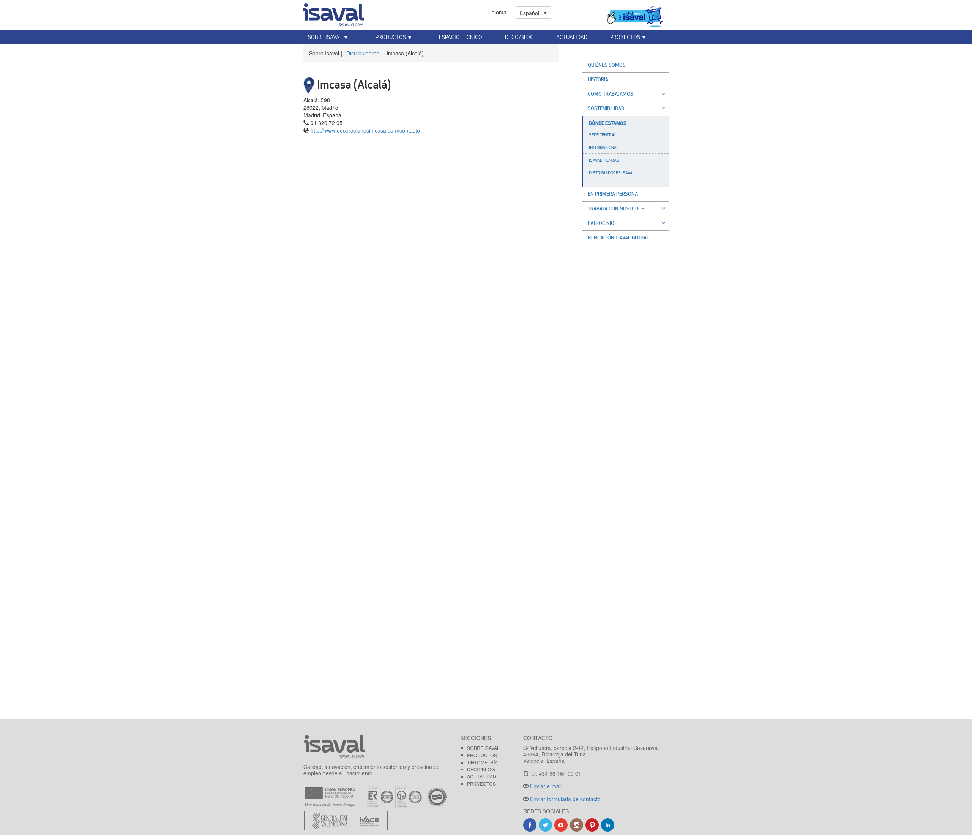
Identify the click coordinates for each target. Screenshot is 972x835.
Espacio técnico (460, 37)
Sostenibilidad (606, 108)
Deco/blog (481, 769)
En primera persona (613, 193)
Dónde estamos (607, 123)
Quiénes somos (607, 65)
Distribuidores (362, 53)
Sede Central (603, 135)
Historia (598, 79)
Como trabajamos (610, 93)
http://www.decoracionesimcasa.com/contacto (365, 130)
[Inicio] (333, 13)
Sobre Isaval (483, 748)
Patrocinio (601, 223)
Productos (482, 755)
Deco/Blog (519, 37)
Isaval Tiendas (604, 160)
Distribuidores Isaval (612, 173)
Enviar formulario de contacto (565, 799)
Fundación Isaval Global (618, 237)
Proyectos (481, 783)
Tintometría (482, 762)
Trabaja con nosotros (616, 208)
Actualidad (571, 37)
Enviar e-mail (545, 786)
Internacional (604, 147)
